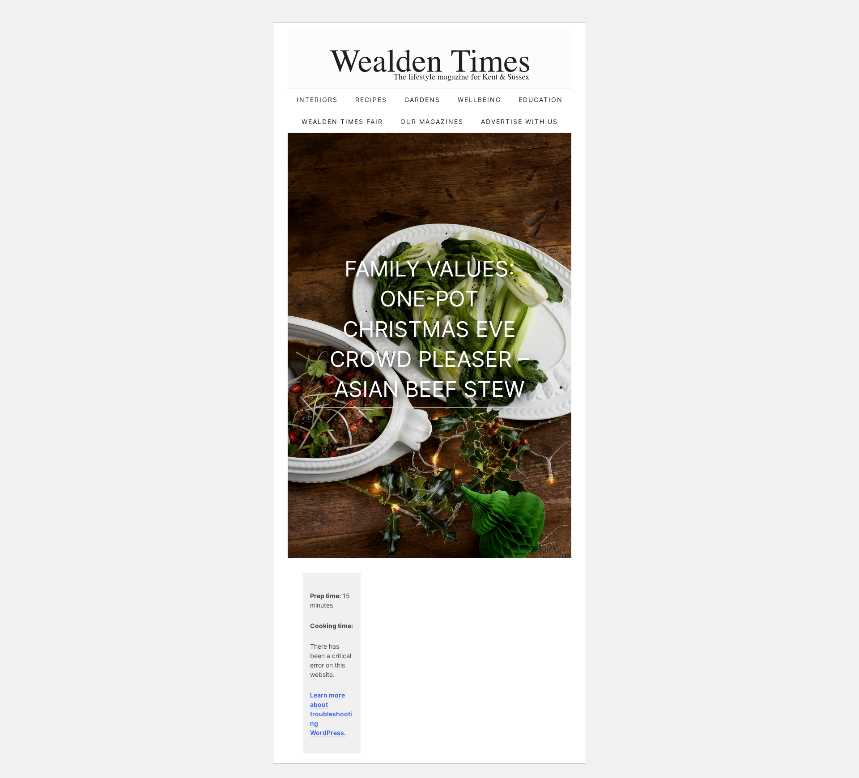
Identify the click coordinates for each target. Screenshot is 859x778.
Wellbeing (479, 99)
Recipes (371, 99)
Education (541, 99)
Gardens (422, 99)
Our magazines (432, 121)
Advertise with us (519, 121)
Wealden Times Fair (342, 121)
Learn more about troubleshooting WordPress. (331, 713)
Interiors (317, 99)
